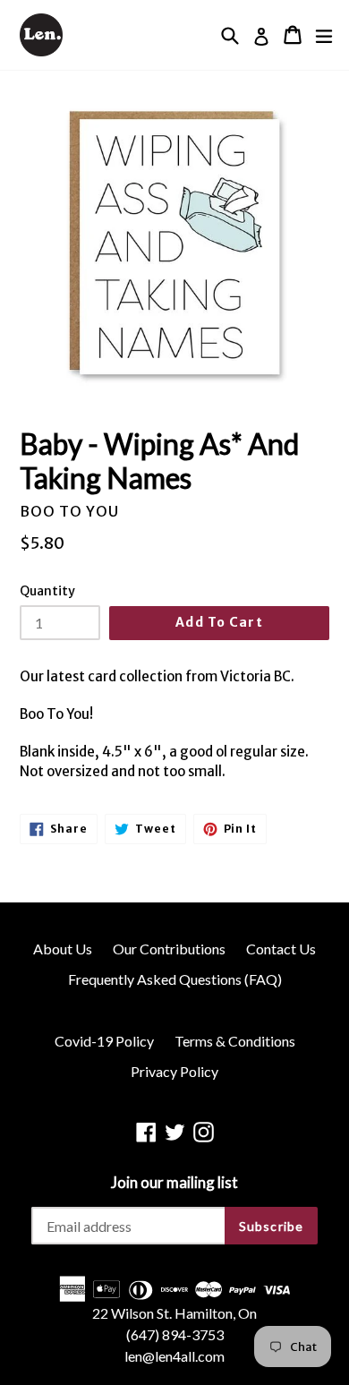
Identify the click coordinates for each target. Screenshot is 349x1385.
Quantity (47, 591)
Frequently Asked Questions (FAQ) (175, 978)
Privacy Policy (174, 1071)
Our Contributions (169, 948)
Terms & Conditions (234, 1040)
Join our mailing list (174, 1183)
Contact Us (281, 948)
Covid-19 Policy (104, 1040)
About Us (62, 948)
